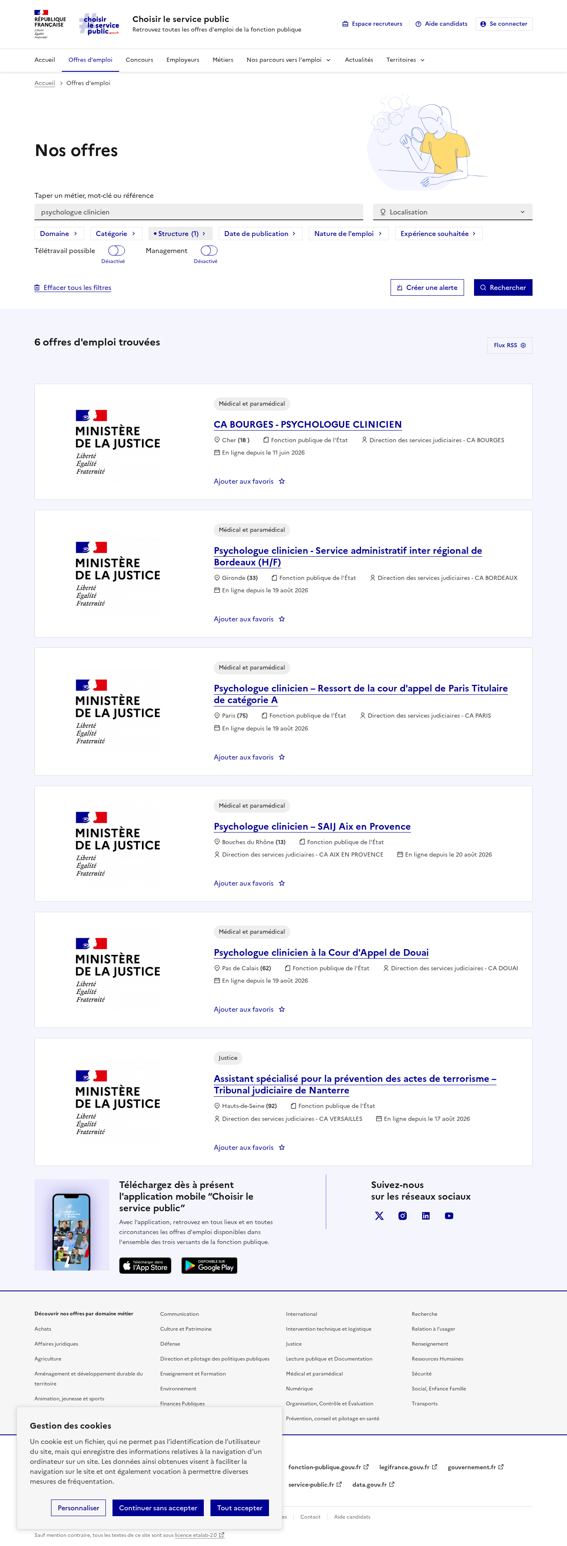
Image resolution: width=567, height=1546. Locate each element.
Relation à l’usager (433, 1329)
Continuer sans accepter (158, 1508)
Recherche (424, 1314)
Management (167, 251)
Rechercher (508, 287)
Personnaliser (78, 1508)
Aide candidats (446, 23)
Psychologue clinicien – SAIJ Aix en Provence (312, 826)
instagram (402, 1216)
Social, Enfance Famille (439, 1389)
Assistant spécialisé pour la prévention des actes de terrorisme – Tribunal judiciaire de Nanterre (355, 1084)
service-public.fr (311, 1484)
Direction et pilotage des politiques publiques (214, 1359)
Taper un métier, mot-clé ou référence (94, 195)
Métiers (223, 60)
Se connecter (509, 23)
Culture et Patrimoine (186, 1329)
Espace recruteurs (377, 23)
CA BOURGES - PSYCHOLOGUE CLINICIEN (308, 424)
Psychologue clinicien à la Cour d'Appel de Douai (321, 952)
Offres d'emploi (90, 60)
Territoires (401, 60)
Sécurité (422, 1374)
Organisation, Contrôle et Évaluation (329, 1403)
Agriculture (47, 1359)
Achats (42, 1329)
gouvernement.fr (472, 1467)
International (301, 1314)
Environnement (178, 1389)
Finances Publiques (182, 1403)
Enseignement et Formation (193, 1374)
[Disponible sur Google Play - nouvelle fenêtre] (209, 1265)
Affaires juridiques (56, 1344)
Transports (424, 1403)
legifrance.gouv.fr (404, 1467)
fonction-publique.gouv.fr (324, 1467)
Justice (294, 1344)
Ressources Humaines (437, 1359)
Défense (170, 1344)
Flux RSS (505, 345)
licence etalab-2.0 (196, 1535)
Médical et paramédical (314, 1374)
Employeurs (182, 60)
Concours (139, 60)
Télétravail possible (64, 251)
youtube (449, 1216)
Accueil (44, 60)
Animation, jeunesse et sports (69, 1398)
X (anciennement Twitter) (379, 1216)
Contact (310, 1517)
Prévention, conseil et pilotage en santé (332, 1418)
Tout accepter (239, 1508)
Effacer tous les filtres (77, 287)
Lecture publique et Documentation (329, 1359)
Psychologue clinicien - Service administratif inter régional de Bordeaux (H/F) (348, 556)
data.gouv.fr (369, 1484)
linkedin (426, 1216)
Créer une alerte (431, 287)
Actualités (359, 60)
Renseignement (430, 1344)
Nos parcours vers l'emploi (284, 60)
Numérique (299, 1389)
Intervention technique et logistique (328, 1329)
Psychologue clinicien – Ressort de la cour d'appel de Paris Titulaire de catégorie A (361, 694)
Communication (179, 1314)
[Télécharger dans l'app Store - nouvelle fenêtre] (145, 1265)
